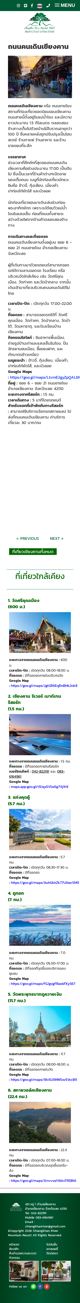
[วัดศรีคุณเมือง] (40, 632)
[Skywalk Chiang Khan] (40, 1122)
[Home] (40, 734)
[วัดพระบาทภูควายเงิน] (40, 1026)
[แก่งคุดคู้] (40, 829)
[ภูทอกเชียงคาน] (40, 925)
